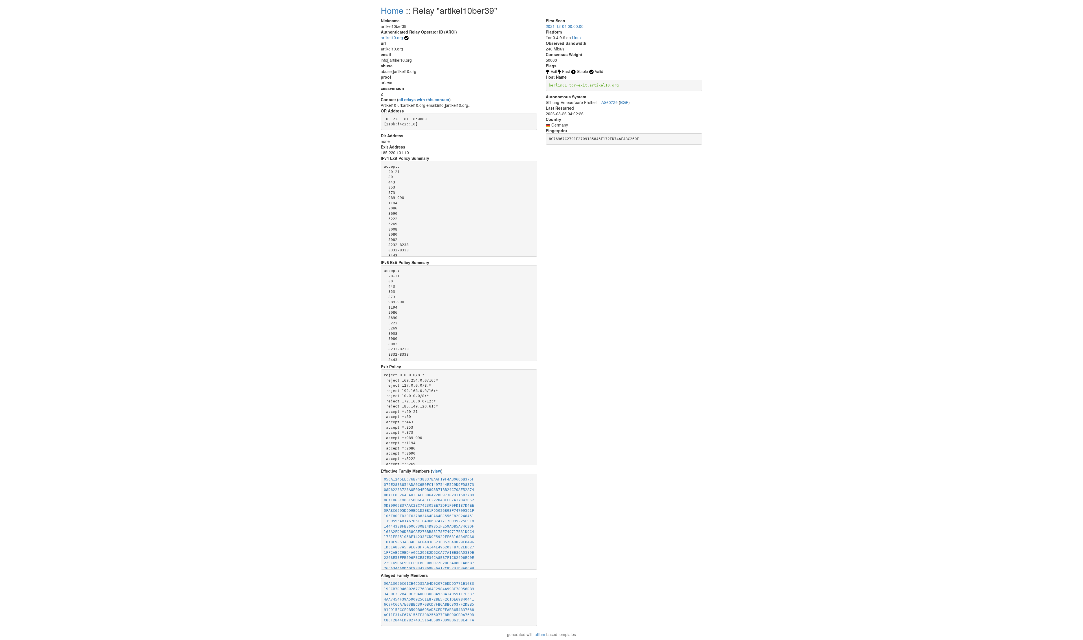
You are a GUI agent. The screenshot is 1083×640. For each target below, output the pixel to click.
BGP (624, 102)
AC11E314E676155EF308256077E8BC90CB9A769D (429, 615)
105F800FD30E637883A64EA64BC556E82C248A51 (429, 516)
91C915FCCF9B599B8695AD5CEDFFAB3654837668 (429, 610)
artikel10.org (392, 37)
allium (540, 634)
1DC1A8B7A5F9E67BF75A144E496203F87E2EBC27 (429, 547)
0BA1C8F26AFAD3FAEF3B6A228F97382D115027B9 (429, 495)
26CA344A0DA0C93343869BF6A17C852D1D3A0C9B (429, 568)
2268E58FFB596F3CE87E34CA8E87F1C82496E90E (429, 557)
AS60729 (609, 102)
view (436, 471)
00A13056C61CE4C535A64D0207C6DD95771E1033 (429, 583)
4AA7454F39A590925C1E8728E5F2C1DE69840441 (429, 599)
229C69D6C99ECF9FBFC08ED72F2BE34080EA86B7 (429, 563)
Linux (577, 37)
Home (392, 10)
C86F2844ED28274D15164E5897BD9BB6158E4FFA (429, 620)
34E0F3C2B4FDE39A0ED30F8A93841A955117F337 (429, 594)
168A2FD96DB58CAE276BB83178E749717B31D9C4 (429, 532)
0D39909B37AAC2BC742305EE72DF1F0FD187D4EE (429, 505)
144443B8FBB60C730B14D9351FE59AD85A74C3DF (429, 526)
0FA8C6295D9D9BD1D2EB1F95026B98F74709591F (429, 510)
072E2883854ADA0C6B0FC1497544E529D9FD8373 (429, 484)
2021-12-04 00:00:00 (565, 26)
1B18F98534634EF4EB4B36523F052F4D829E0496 (429, 542)
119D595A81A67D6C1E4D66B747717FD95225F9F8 (429, 521)
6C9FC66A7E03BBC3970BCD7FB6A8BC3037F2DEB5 (429, 604)
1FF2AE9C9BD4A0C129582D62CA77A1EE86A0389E (429, 552)
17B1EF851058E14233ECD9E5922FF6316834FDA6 (429, 537)
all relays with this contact (424, 99)
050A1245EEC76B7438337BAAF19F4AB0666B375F (429, 479)
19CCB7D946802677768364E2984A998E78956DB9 (429, 589)
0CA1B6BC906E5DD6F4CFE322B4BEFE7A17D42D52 (429, 500)
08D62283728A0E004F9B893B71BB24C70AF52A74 (429, 490)
